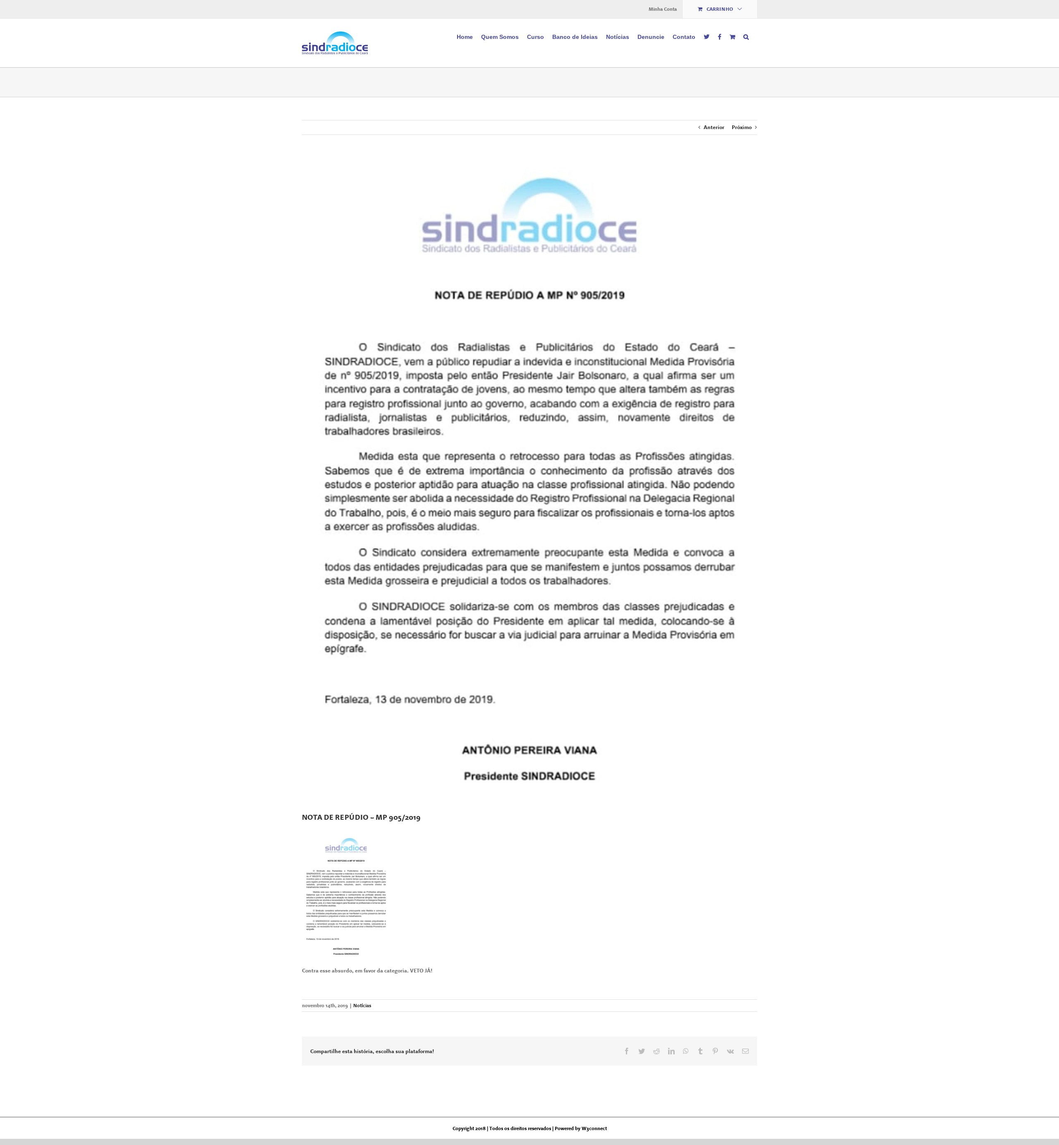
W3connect (594, 1128)
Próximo (742, 127)
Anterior (714, 127)
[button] (746, 36)
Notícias (362, 1005)
